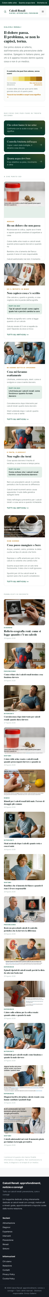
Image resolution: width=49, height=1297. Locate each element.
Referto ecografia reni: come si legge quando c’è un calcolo (22, 633)
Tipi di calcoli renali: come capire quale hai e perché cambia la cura (24, 309)
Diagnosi (6, 1227)
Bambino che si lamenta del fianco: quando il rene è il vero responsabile (23, 887)
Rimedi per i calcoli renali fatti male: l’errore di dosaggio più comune (24, 802)
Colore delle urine (9, 3)
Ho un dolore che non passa (23, 225)
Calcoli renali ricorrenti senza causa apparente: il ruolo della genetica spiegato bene (22, 492)
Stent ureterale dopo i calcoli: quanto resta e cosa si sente (23, 845)
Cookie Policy (9, 1278)
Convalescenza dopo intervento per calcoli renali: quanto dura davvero (22, 718)
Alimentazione (9, 1223)
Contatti (6, 1270)
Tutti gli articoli (18, 335)
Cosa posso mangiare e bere (24, 545)
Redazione (7, 1266)
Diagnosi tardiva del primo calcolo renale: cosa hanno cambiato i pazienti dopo (24, 1098)
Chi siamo (7, 1261)
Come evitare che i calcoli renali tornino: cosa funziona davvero (23, 472)
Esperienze (7, 1231)
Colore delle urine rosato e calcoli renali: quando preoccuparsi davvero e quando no (24, 243)
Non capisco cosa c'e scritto (23, 293)
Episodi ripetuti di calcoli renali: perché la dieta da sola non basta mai (24, 971)
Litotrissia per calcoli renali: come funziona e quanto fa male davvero (24, 392)
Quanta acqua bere (27, 3)
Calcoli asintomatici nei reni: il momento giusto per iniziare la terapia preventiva (24, 1140)
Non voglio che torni (19, 456)
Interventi (7, 1236)
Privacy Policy (9, 1274)
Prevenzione (8, 1240)
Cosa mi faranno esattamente (17, 373)
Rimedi (5, 1244)
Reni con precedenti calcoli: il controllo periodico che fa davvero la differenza (20, 929)
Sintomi (6, 1249)
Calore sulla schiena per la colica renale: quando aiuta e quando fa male (21, 1013)
